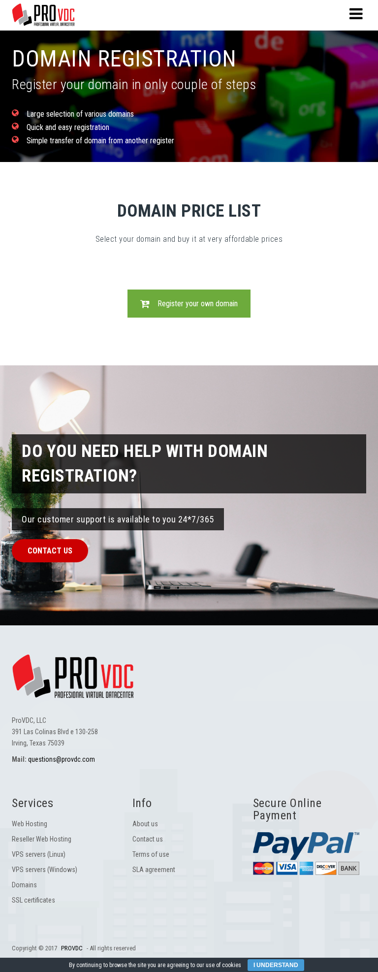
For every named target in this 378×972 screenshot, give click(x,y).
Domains (24, 885)
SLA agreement (153, 870)
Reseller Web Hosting (41, 839)
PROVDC (72, 948)
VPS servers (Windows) (44, 870)
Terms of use (150, 854)
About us (145, 824)
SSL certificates (33, 900)
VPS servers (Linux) (38, 854)
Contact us (50, 550)
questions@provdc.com (61, 759)
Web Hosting (29, 824)
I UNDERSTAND (275, 965)
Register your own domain (198, 303)
